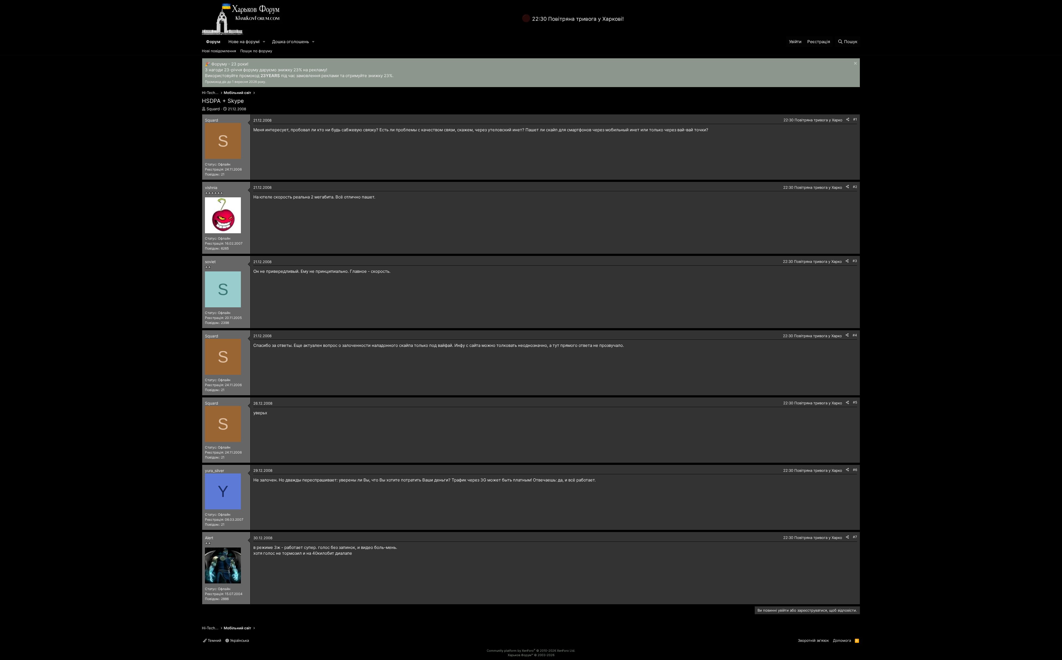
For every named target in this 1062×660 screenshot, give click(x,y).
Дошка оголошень (290, 41)
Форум (213, 41)
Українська (239, 640)
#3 (855, 261)
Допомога (842, 640)
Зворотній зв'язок (813, 640)
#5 (855, 402)
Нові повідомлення (219, 51)
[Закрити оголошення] (854, 64)
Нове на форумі (244, 41)
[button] (264, 41)
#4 (855, 335)
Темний (214, 640)
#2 (855, 187)
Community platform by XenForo (531, 651)
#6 (855, 470)
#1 (855, 119)
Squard (213, 108)
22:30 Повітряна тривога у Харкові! (578, 19)
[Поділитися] (847, 119)
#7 (855, 537)
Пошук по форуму (256, 51)
